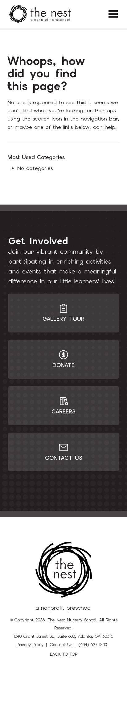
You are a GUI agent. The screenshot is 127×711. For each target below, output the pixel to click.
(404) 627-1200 (93, 644)
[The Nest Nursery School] (40, 14)
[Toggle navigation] (113, 14)
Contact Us (61, 644)
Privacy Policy (30, 644)
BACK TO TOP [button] (63, 654)
